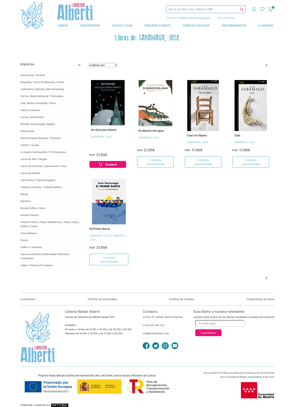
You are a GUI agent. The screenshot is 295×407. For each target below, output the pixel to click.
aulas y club (122, 25)
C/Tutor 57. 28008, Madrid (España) (163, 316)
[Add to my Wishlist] (118, 86)
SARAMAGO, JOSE (101, 136)
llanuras (265, 25)
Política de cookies (181, 299)
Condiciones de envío (261, 299)
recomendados (234, 25)
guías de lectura (196, 25)
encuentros (90, 25)
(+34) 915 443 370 (153, 325)
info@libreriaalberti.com (156, 333)
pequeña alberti (157, 25)
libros (63, 25)
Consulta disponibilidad (155, 162)
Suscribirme (208, 332)
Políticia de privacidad (102, 299)
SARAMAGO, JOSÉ (100, 235)
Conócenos (27, 299)
